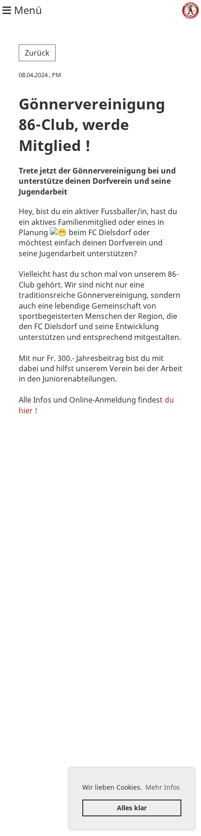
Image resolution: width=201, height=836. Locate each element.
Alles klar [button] (132, 807)
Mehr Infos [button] (162, 787)
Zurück (37, 53)
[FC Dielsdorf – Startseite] (190, 10)
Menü (26, 10)
